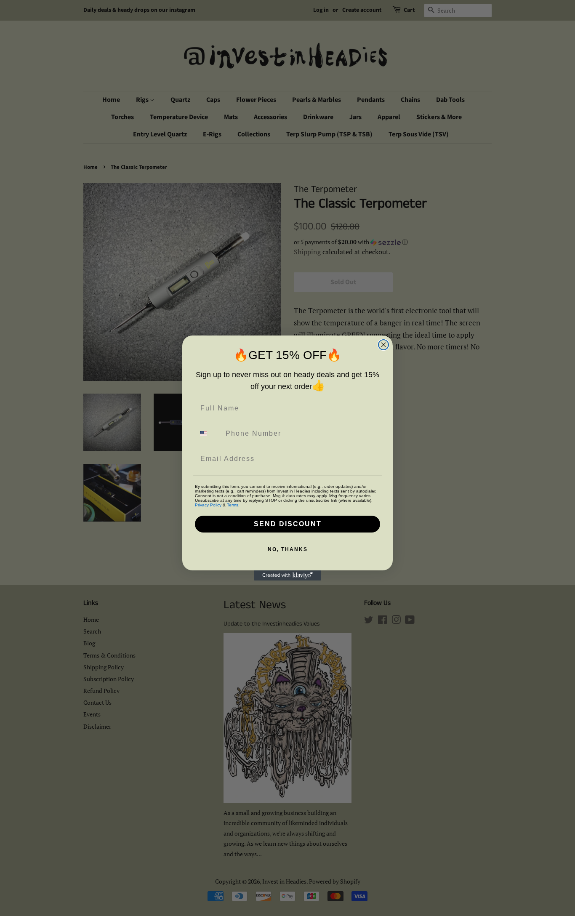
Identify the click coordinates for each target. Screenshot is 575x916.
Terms (232, 505)
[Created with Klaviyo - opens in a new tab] (287, 575)
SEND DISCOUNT (288, 523)
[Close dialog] (383, 345)
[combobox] (208, 434)
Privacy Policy (208, 505)
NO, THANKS (288, 549)
